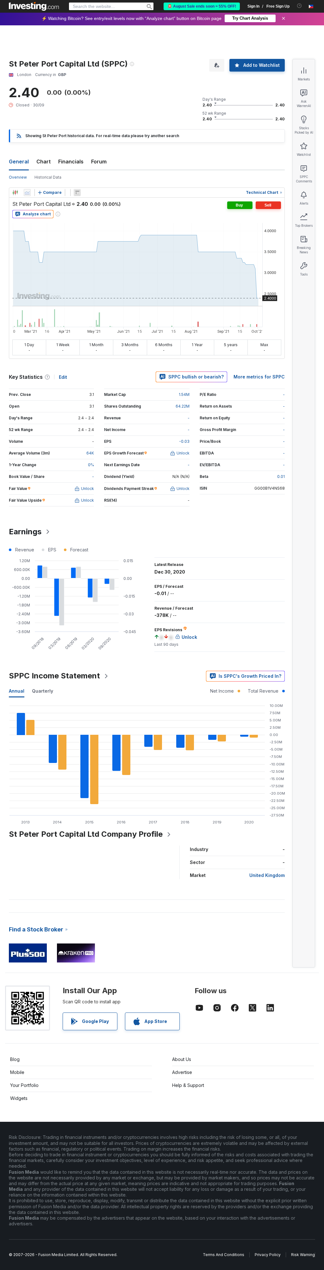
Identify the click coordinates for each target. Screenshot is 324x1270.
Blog (15, 1059)
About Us (181, 1059)
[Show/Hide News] (77, 192)
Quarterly (42, 691)
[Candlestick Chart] (15, 192)
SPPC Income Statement (54, 675)
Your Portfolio (24, 1085)
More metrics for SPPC (259, 376)
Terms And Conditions (223, 1254)
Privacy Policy (268, 1254)
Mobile (17, 1072)
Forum (99, 161)
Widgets (19, 1098)
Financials (71, 161)
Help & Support (188, 1085)
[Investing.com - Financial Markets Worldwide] (34, 6)
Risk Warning (303, 1254)
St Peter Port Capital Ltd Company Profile (86, 834)
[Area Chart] (27, 192)
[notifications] (299, 6)
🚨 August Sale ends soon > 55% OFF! (201, 6)
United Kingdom (267, 875)
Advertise (182, 1072)
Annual (16, 691)
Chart (43, 161)
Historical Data (47, 177)
